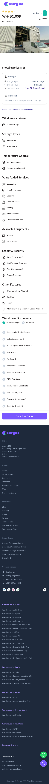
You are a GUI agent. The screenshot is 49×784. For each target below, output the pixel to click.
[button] (24, 109)
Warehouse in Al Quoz (11, 613)
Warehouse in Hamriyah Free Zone (15, 680)
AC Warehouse (8, 762)
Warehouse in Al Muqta (11, 715)
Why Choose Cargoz (10, 485)
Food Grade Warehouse (11, 554)
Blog (4, 507)
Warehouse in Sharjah (11, 667)
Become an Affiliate (9, 529)
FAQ (4, 489)
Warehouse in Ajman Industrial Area (16, 701)
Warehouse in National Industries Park (17, 658)
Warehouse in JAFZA (10, 632)
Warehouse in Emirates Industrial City (17, 676)
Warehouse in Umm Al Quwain (15, 710)
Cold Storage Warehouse (12, 769)
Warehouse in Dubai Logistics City (15, 647)
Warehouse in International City (14, 651)
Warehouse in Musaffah (11, 732)
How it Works (7, 474)
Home (4, 471)
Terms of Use (7, 522)
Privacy (5, 518)
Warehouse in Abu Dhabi (12, 724)
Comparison (7, 478)
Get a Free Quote (24, 416)
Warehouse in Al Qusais (11, 617)
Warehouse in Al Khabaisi (12, 610)
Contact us (10, 572)
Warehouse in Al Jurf (10, 697)
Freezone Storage (10, 745)
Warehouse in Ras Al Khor (12, 640)
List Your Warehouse (10, 525)
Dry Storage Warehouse (11, 765)
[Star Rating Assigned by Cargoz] (8, 11)
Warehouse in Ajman (11, 692)
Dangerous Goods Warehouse (14, 547)
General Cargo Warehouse (12, 543)
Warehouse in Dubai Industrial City (16, 625)
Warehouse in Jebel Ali (11, 636)
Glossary (5, 510)
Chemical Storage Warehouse (13, 551)
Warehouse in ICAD (10, 729)
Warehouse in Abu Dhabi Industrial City (17, 736)
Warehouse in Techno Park (12, 654)
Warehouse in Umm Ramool (13, 643)
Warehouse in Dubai (11, 605)
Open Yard (6, 558)
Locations (6, 482)
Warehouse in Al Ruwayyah (13, 621)
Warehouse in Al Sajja (10, 672)
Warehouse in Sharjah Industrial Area (16, 683)
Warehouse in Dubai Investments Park (17, 628)
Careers (5, 514)
